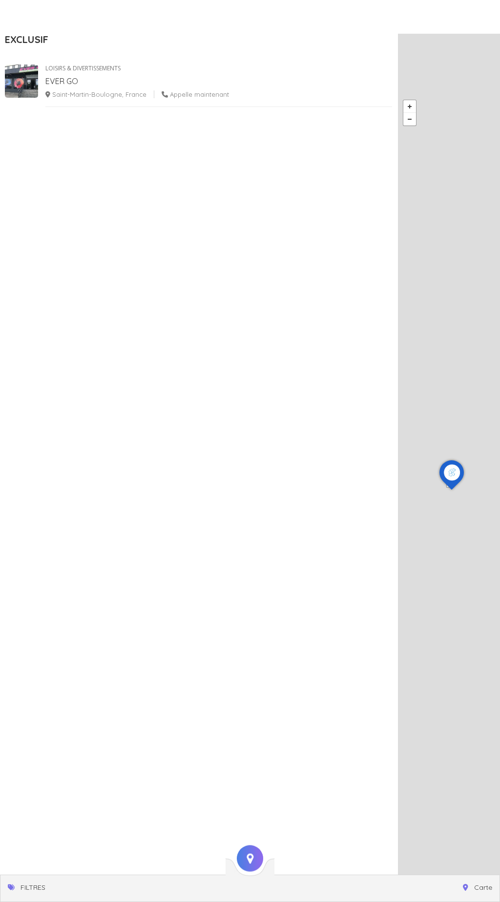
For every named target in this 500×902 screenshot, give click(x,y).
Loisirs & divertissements (83, 68)
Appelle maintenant (198, 94)
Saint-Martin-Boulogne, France (98, 94)
